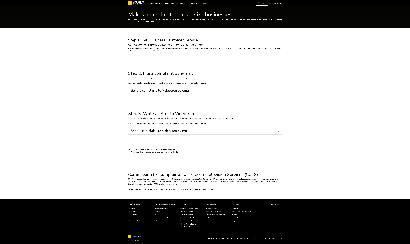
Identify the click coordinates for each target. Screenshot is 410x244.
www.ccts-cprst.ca (178, 189)
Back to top (275, 205)
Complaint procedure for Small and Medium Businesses (153, 149)
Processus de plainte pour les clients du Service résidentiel (154, 152)
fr (281, 238)
